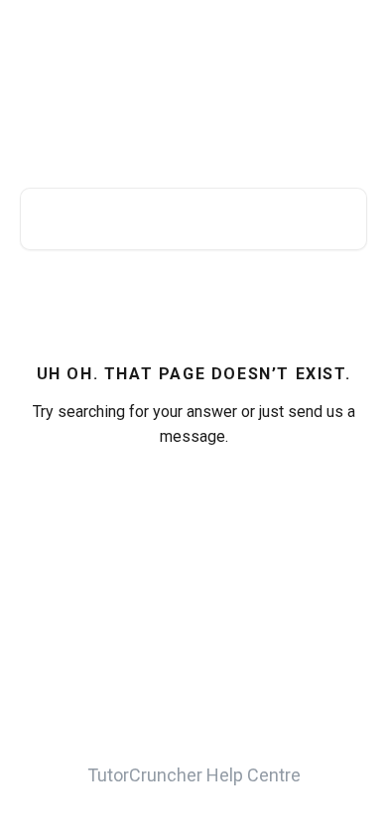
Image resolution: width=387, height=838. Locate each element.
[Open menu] (349, 36)
